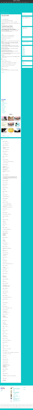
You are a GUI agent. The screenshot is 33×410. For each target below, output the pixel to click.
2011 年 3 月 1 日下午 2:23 (6, 330)
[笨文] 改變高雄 (2, 104)
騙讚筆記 (23, 50)
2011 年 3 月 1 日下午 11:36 (6, 231)
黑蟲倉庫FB (24, 387)
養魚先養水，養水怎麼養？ (15, 395)
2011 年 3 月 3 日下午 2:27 (6, 175)
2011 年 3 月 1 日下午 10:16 (6, 253)
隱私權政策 (17, 409)
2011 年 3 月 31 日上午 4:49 (6, 145)
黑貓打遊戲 (24, 49)
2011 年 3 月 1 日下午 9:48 (6, 257)
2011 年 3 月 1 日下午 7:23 (6, 279)
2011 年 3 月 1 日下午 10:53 (6, 243)
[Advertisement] (16, 6)
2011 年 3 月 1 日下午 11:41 (6, 224)
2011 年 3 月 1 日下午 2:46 (6, 310)
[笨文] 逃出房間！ (3, 110)
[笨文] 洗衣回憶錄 (3, 109)
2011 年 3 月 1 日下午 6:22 (6, 292)
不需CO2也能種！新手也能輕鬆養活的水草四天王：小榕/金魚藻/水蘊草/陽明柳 (16, 389)
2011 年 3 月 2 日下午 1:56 (6, 195)
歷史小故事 (24, 51)
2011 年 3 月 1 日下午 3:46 (6, 299)
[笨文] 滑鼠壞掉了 (3, 105)
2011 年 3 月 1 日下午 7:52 (6, 270)
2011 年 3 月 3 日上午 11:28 (6, 184)
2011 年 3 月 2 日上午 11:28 (6, 202)
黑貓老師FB (24, 389)
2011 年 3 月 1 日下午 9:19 (6, 262)
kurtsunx (5, 326)
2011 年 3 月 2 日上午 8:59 (6, 209)
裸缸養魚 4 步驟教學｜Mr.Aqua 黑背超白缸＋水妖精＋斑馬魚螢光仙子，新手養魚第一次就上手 (16, 399)
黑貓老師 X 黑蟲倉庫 (16, 0)
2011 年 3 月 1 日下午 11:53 (6, 216)
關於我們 (15, 409)
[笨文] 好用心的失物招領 (3, 111)
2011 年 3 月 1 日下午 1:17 (6, 369)
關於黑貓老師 (24, 54)
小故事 (3, 135)
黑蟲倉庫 (23, 53)
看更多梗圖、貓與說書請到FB (25, 38)
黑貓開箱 (23, 48)
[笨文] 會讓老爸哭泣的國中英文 (4, 103)
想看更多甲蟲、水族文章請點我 (26, 42)
